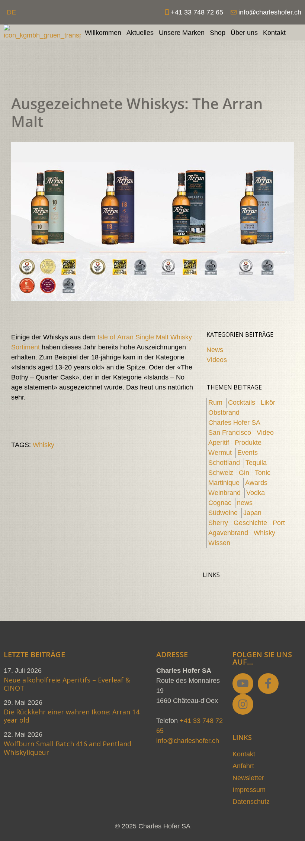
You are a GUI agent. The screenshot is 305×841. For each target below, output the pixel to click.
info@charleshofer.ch (187, 740)
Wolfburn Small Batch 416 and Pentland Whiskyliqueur (67, 748)
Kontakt (274, 32)
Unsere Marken (182, 32)
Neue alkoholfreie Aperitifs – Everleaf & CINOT (67, 684)
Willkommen (103, 32)
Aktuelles (140, 32)
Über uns (244, 32)
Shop (217, 32)
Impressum (249, 789)
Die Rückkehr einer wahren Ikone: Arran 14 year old (71, 716)
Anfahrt (243, 766)
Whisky (43, 445)
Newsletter (248, 778)
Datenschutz (251, 801)
